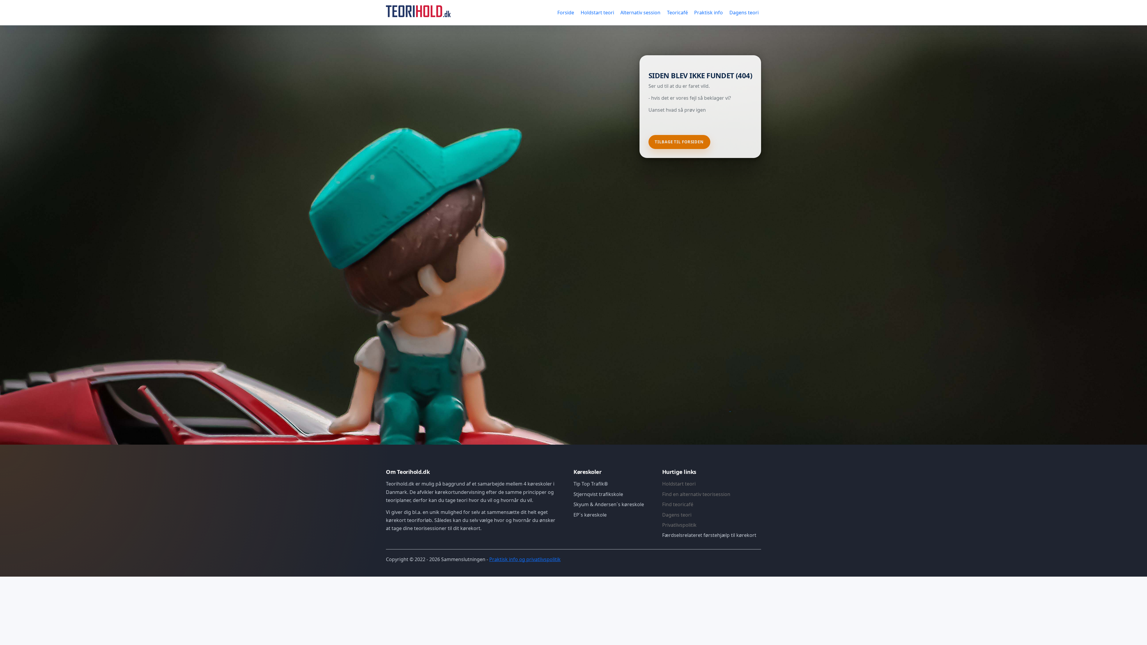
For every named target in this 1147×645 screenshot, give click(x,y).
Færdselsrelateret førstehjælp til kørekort (709, 535)
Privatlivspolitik (679, 525)
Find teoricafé (677, 504)
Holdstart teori (597, 12)
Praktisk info (708, 12)
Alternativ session (640, 12)
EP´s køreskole (590, 515)
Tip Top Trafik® (591, 483)
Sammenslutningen (463, 559)
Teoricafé (677, 12)
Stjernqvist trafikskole (598, 494)
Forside (565, 12)
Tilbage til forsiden (679, 142)
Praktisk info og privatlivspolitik (525, 559)
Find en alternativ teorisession (696, 494)
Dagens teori (744, 12)
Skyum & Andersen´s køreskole (609, 504)
